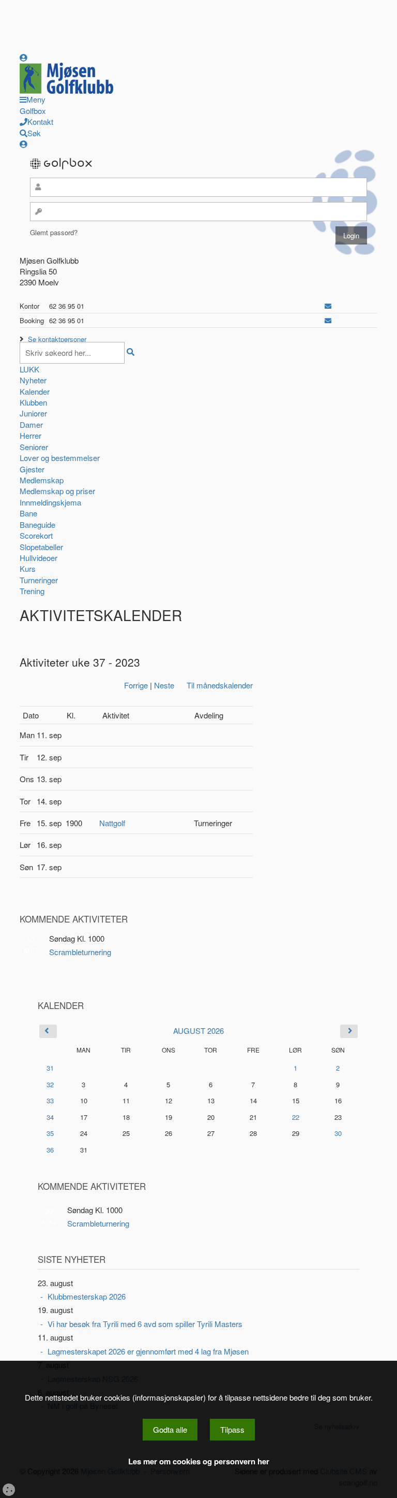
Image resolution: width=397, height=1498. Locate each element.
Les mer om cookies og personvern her (198, 1461)
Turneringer (39, 579)
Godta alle (170, 1429)
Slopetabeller (41, 546)
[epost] (328, 306)
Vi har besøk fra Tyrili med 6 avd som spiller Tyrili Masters (145, 1323)
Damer (31, 424)
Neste (164, 685)
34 (50, 1117)
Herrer (30, 435)
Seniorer (34, 446)
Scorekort (36, 535)
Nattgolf (112, 822)
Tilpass (232, 1429)
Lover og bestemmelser (60, 457)
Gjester (32, 469)
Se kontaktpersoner (57, 339)
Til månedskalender (220, 685)
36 (50, 1150)
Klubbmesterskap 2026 (87, 1296)
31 (50, 1068)
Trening (32, 590)
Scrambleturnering (80, 951)
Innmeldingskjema (50, 502)
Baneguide (37, 524)
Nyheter (33, 380)
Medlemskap (42, 479)
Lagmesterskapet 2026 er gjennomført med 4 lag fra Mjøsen (148, 1351)
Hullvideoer (38, 557)
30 (338, 1133)
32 (50, 1084)
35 (50, 1133)
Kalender (35, 391)
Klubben (33, 402)
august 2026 (198, 1030)
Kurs (28, 568)
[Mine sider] (23, 57)
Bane (28, 513)
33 (50, 1100)
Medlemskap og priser (57, 490)
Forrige (136, 685)
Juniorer (33, 413)
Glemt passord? (54, 232)
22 (295, 1117)
